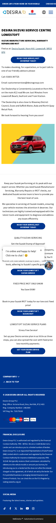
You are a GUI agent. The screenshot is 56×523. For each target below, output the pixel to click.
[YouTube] (27, 508)
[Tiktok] (4, 508)
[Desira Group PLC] (14, 12)
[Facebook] (10, 508)
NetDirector (17, 519)
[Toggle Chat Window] (49, 266)
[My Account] (44, 12)
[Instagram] (33, 508)
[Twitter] (16, 508)
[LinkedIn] (21, 508)
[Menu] (51, 12)
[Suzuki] (32, 12)
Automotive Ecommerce (33, 519)
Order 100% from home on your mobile (21, 3)
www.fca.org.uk (15, 482)
